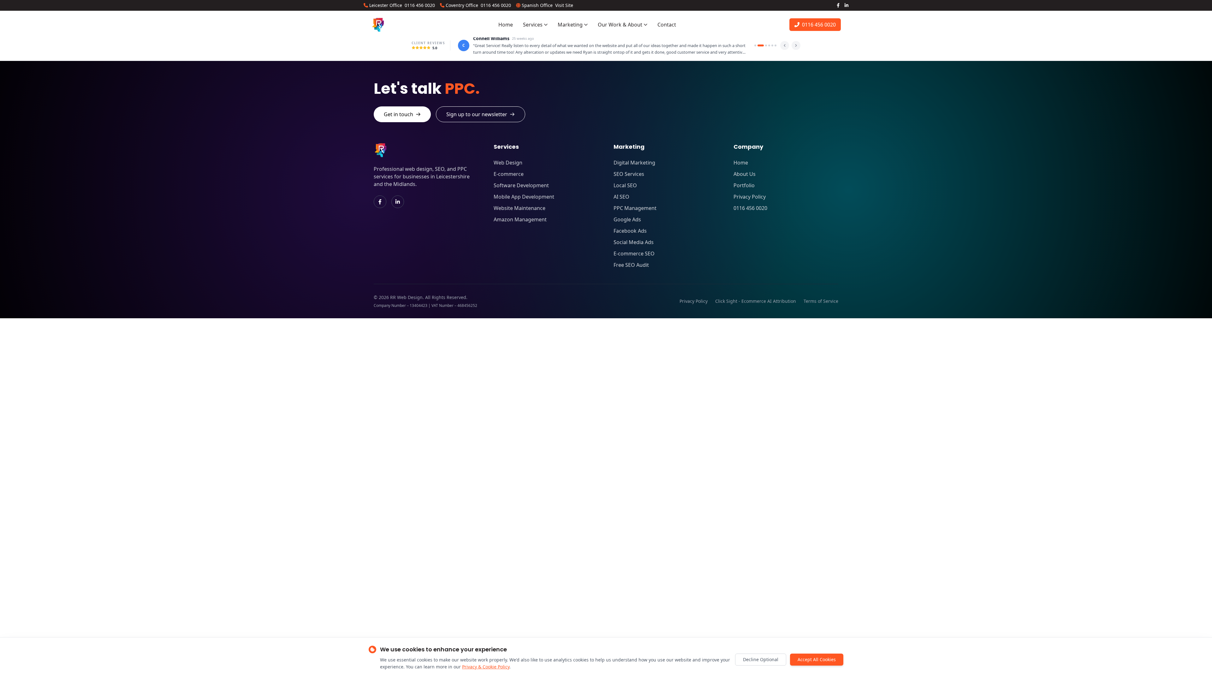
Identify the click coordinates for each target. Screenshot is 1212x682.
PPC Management (635, 208)
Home (505, 24)
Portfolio (744, 185)
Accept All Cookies (817, 659)
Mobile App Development (524, 196)
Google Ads (627, 219)
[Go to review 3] (764, 45)
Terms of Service (821, 301)
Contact (666, 24)
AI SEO (621, 196)
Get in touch (398, 114)
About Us (745, 173)
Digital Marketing (634, 162)
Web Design (508, 162)
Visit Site (564, 5)
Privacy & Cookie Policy (485, 667)
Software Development (521, 185)
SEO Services (629, 173)
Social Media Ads (634, 242)
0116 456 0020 (420, 5)
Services (533, 24)
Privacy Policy (750, 196)
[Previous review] (784, 45)
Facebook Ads (630, 230)
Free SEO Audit (631, 264)
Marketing (570, 24)
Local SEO (625, 185)
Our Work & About (620, 24)
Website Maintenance (519, 208)
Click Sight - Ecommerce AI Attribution (755, 301)
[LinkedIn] (846, 5)
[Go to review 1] (755, 45)
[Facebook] (838, 5)
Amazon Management (520, 219)
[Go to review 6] (775, 45)
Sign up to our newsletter (476, 114)
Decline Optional (760, 659)
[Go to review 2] (758, 45)
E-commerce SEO (634, 253)
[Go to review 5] (772, 45)
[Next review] (796, 45)
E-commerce (509, 173)
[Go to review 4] (769, 45)
